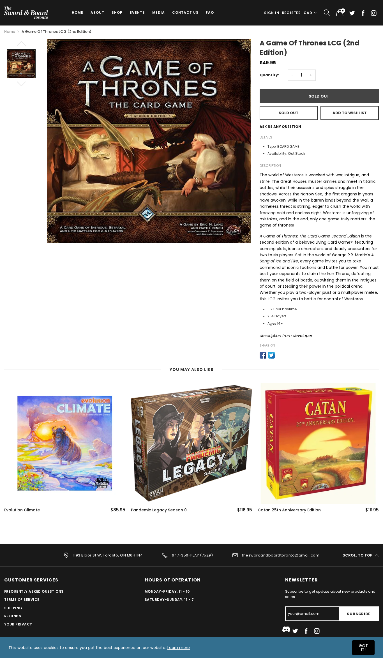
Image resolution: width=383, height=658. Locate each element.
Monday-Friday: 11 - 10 (167, 591)
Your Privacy (18, 624)
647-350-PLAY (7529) (192, 555)
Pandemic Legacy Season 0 (159, 510)
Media (158, 12)
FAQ (210, 12)
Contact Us (185, 12)
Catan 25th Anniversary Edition (289, 510)
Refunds (12, 616)
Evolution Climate (22, 510)
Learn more (178, 647)
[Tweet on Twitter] (271, 355)
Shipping (13, 608)
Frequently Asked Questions (33, 591)
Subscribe (358, 614)
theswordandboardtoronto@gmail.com (280, 555)
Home (77, 12)
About (97, 12)
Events (137, 12)
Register (291, 12)
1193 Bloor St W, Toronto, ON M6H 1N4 (108, 555)
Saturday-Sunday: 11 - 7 (169, 599)
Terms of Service (22, 599)
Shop (117, 12)
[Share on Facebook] (263, 355)
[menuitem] (77, 12)
